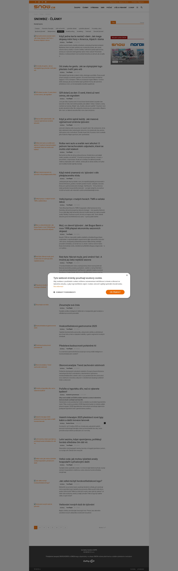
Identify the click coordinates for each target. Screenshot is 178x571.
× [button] (127, 275)
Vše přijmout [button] (115, 292)
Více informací (58, 286)
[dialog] (89, 285)
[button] (64, 292)
